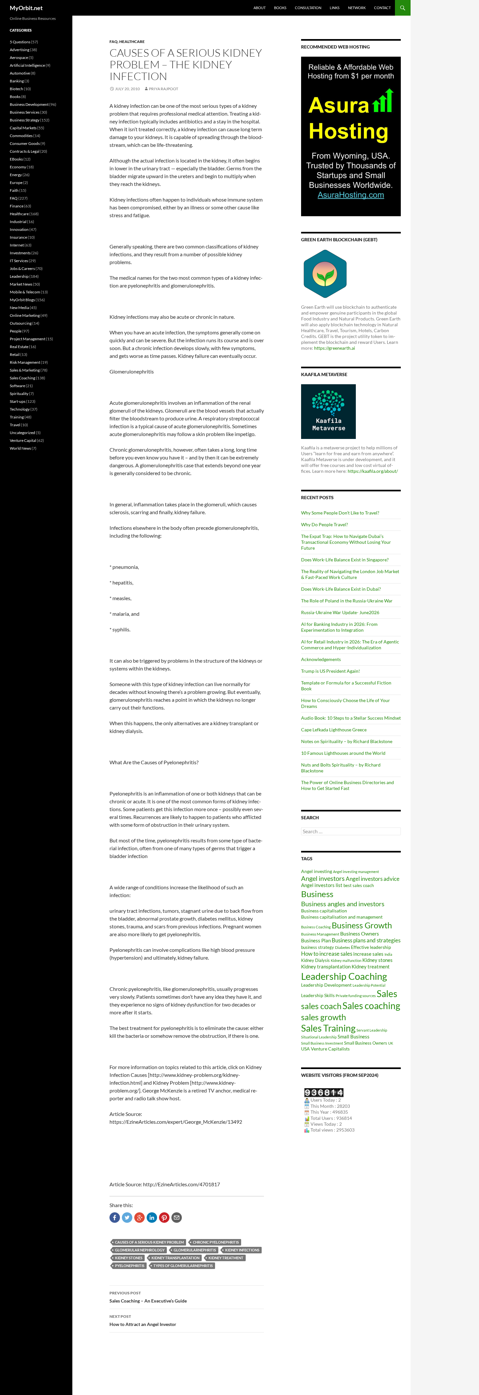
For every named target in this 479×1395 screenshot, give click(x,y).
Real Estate (19, 346)
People (16, 331)
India (388, 954)
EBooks (16, 159)
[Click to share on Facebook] (114, 1217)
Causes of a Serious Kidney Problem (149, 1242)
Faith (14, 190)
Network (357, 8)
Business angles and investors (343, 904)
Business (317, 894)
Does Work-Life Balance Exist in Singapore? (345, 559)
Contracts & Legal (24, 151)
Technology (20, 409)
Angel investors (323, 878)
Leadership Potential (369, 985)
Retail (15, 354)
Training (17, 417)
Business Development (29, 104)
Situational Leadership (319, 1037)
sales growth (323, 1017)
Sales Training (328, 1028)
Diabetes (342, 947)
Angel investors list (321, 885)
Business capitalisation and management (342, 917)
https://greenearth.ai (334, 348)
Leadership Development (326, 985)
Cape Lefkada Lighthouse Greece (334, 729)
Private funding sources (356, 995)
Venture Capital (23, 440)
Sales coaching (371, 1005)
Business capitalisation (324, 910)
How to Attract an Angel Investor (142, 1320)
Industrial (18, 221)
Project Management (27, 338)
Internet (17, 245)
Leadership (19, 276)
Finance (16, 206)
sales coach (321, 1006)
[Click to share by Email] (176, 1217)
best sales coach (358, 885)
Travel (15, 424)
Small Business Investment (322, 1043)
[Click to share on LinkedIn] (152, 1217)
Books (280, 8)
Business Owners (359, 933)
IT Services (19, 260)
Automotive (20, 73)
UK (390, 1043)
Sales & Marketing (25, 370)
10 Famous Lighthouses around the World (343, 753)
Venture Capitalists (330, 1048)
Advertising (19, 49)
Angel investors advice (372, 879)
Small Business (354, 1036)
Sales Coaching (22, 377)
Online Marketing (25, 315)
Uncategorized (22, 432)
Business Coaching (316, 927)
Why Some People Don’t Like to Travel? (340, 512)
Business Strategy (24, 120)
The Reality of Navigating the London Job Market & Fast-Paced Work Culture (350, 574)
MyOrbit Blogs (22, 299)
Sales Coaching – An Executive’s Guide (148, 1296)
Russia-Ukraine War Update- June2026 (340, 612)
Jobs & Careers (22, 268)
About (260, 8)
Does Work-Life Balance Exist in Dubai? (341, 589)
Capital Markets (23, 127)
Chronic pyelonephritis (216, 1242)
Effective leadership (371, 947)
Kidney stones (128, 1258)
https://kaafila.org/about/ (373, 471)
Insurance (18, 237)
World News (20, 448)
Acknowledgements (321, 659)
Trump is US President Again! (330, 671)
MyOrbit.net (26, 7)
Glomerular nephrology (140, 1250)
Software (17, 385)
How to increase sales (326, 953)
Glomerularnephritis (195, 1250)
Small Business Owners (365, 1043)
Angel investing (316, 871)
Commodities (21, 135)
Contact (382, 8)
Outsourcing (21, 323)
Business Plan (316, 940)
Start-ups (17, 401)
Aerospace (19, 57)
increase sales (368, 954)
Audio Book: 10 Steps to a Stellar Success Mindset (351, 718)
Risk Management (25, 362)
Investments (20, 252)
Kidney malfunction (346, 960)
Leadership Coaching (344, 976)
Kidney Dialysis (315, 960)
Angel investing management (356, 871)
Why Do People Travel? (324, 524)
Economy (18, 166)
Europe (16, 182)
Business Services (24, 112)
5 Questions (20, 41)
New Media (19, 307)
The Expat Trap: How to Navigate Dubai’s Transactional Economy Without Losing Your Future (346, 542)
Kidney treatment (226, 1258)
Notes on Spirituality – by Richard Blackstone (346, 741)
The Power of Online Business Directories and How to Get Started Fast (347, 785)
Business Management (320, 934)
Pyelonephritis (129, 1265)
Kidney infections (242, 1250)
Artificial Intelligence (27, 65)
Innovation (19, 229)
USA (305, 1048)
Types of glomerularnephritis (183, 1265)
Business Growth (362, 925)
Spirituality (19, 393)
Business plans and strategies (366, 940)
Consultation (308, 8)
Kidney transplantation (175, 1258)
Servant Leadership (371, 1030)
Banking (17, 80)
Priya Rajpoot (163, 88)
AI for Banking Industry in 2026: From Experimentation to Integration (339, 627)
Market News (21, 284)
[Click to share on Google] (139, 1217)
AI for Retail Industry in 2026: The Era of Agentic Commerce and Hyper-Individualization (350, 644)
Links (335, 8)
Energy (16, 174)
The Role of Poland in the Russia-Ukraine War (347, 600)
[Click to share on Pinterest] (164, 1217)
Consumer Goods (25, 143)
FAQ (113, 41)
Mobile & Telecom (25, 291)
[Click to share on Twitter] (127, 1217)
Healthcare (132, 41)
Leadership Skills (318, 995)
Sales (387, 993)
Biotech (16, 88)
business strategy (317, 947)
